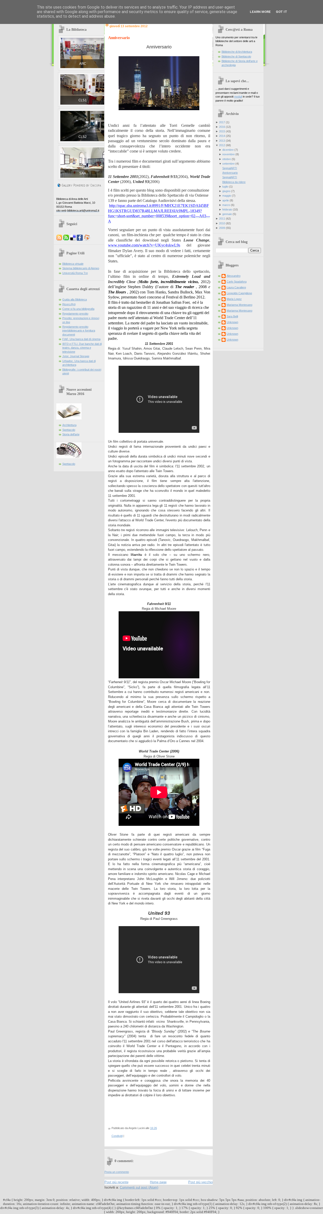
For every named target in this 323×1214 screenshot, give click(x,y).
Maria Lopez (234, 298)
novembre (228, 154)
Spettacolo (68, 429)
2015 (222, 131)
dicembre (228, 149)
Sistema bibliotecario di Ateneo (80, 268)
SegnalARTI (229, 168)
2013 (222, 140)
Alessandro (233, 275)
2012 (222, 145)
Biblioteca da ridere (234, 182)
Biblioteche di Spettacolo (236, 56)
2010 (222, 223)
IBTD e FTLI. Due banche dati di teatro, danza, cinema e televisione (82, 347)
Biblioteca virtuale (73, 263)
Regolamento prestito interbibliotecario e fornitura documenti (78, 330)
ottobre (226, 159)
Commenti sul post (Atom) (139, 1187)
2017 (222, 122)
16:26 (153, 1128)
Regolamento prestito (75, 313)
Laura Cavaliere (236, 287)
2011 (222, 218)
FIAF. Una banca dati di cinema (81, 339)
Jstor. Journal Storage (75, 356)
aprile (225, 200)
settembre (228, 163)
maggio (226, 195)
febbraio (227, 209)
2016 (222, 126)
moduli (238, 96)
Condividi (117, 1135)
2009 (222, 227)
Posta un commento (116, 1171)
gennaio (227, 214)
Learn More (260, 12)
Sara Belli (232, 316)
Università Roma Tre (75, 273)
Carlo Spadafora (237, 281)
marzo (226, 204)
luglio (225, 186)
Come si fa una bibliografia (78, 308)
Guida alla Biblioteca (74, 299)
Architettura (69, 425)
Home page (158, 1182)
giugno (226, 191)
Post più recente (116, 1182)
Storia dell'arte (70, 434)
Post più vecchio (200, 1182)
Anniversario (119, 37)
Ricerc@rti (68, 304)
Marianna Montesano (239, 304)
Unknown (232, 322)
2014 (222, 135)
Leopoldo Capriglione (239, 293)
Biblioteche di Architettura (237, 51)
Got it (281, 12)
